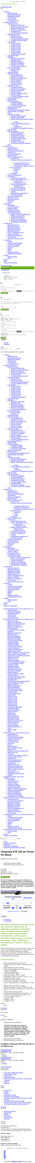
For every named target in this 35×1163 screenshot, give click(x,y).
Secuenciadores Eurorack (14, 611)
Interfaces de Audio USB (14, 622)
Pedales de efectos (12, 711)
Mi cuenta (3, 1107)
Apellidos (3, 323)
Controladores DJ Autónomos (15, 737)
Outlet (9, 832)
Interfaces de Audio (12, 620)
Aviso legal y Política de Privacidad (13, 1072)
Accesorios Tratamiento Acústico (16, 676)
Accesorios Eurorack (13, 617)
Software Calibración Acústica (15, 673)
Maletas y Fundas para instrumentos (17, 788)
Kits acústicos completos (14, 670)
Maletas (9, 823)
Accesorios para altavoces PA (15, 800)
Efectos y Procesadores (13, 710)
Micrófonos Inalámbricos (14, 637)
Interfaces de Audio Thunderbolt (16, 623)
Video (9, 731)
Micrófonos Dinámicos (13, 636)
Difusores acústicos (12, 672)
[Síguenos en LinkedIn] (4, 1152)
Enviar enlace (4, 309)
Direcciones (7, 1115)
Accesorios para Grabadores (15, 646)
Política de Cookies (9, 1077)
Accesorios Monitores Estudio (15, 663)
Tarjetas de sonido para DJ (14, 757)
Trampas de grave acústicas (14, 669)
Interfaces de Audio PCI (13, 625)
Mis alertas (7, 1118)
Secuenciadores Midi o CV (14, 726)
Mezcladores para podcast (14, 688)
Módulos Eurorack (12, 610)
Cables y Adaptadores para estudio (16, 654)
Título (2, 317)
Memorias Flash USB (13, 764)
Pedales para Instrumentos (14, 793)
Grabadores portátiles (13, 643)
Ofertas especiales (12, 831)
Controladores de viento (13, 785)
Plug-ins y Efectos (12, 723)
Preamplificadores (12, 679)
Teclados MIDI (11, 695)
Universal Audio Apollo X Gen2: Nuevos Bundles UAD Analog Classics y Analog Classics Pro (17, 1103)
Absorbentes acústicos (13, 667)
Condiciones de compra (10, 1074)
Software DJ (10, 743)
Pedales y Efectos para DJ (14, 738)
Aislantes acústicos (12, 675)
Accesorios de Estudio (13, 648)
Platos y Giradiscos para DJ (14, 747)
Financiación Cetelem (10, 1095)
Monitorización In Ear (13, 806)
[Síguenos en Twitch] (4, 1154)
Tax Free (6, 1093)
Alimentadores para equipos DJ (15, 773)
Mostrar (19, 291)
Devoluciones (7, 1112)
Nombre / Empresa (6, 320)
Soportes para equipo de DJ (14, 767)
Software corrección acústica (15, 720)
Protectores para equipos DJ (14, 766)
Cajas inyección (11, 813)
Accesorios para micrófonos (14, 640)
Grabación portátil (12, 692)
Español (6, 342)
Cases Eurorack (11, 616)
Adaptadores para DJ (13, 772)
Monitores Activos (12, 658)
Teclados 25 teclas (12, 696)
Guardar (3, 338)
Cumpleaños (4, 333)
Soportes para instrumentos (14, 794)
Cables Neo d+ (8, 1090)
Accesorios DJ (11, 763)
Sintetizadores (11, 779)
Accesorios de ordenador (14, 819)
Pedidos (6, 1114)
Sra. (8, 319)
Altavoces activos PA (13, 799)
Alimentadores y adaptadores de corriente (18, 655)
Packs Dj (9, 744)
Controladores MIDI (12, 708)
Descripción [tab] (7, 919)
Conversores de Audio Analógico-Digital (18, 681)
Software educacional (13, 722)
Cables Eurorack (11, 614)
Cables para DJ (11, 770)
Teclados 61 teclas (12, 702)
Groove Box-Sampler (13, 781)
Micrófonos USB (12, 634)
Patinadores (10, 754)
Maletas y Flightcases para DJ (15, 769)
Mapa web (7, 1083)
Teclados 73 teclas (12, 704)
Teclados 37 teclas (12, 699)
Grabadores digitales (12, 642)
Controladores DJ (12, 734)
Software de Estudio (12, 716)
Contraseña (4, 289)
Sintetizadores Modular (13, 613)
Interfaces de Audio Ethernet (15, 626)
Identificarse (4, 293)
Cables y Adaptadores (13, 820)
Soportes (9, 816)
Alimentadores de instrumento (15, 796)
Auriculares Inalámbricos (14, 761)
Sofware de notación (13, 725)
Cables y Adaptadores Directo (15, 808)
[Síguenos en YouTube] (5, 1157)
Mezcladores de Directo (13, 803)
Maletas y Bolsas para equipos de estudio (18, 652)
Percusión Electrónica (13, 784)
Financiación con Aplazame (11, 1096)
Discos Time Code (12, 752)
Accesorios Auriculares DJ (14, 760)
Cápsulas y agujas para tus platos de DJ (18, 751)
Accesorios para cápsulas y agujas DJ (17, 755)
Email (2, 286)
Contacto (6, 1081)
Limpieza (9, 775)
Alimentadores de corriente (14, 828)
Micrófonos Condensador (14, 633)
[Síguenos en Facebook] (4, 1155)
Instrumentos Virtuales (13, 719)
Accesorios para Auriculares (15, 817)
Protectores (10, 822)
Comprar (4, 1055)
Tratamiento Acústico (13, 666)
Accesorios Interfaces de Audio (15, 630)
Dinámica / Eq (11, 713)
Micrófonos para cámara (13, 639)
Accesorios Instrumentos (14, 787)
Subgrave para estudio (13, 660)
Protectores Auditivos (13, 826)
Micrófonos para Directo (14, 805)
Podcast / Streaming (12, 684)
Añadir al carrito (5, 877)
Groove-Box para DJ (13, 741)
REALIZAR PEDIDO (6, 5)
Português (6, 344)
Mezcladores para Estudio (14, 678)
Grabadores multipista (13, 645)
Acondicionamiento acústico (15, 690)
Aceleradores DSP (12, 628)
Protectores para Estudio (13, 651)
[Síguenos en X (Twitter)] (4, 1151)
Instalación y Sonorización (14, 811)
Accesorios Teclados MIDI (14, 707)
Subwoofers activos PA (13, 802)
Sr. (4, 319)
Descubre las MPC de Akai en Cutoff (14, 1101)
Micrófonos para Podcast (14, 685)
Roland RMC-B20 (6, 1051)
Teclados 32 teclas (12, 698)
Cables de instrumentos (13, 791)
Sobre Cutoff (7, 1075)
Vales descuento (8, 1117)
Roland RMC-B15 (6, 1058)
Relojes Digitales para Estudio (15, 682)
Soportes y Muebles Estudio (15, 649)
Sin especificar (16, 319)
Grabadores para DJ (12, 740)
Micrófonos (10, 631)
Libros (9, 728)
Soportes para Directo (13, 809)
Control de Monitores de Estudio (16, 661)
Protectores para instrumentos (15, 790)
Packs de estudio (11, 729)
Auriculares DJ (11, 758)
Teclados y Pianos (12, 782)
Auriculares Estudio (12, 664)
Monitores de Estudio (13, 657)
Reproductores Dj (12, 746)
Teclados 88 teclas (12, 705)
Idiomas (6, 1092)
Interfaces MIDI (11, 714)
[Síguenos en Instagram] (4, 1158)
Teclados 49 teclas (12, 701)
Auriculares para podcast (14, 693)
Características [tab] (8, 921)
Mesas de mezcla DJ (12, 735)
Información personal (9, 1111)
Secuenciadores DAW (13, 717)
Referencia (3, 1009)
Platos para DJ (11, 749)
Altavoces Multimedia (13, 687)
